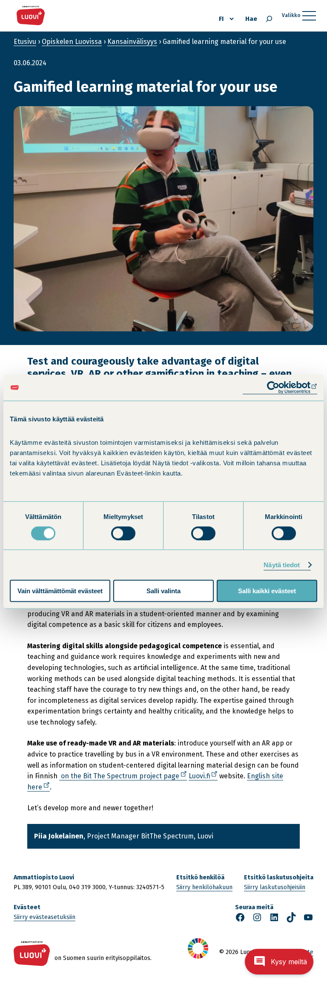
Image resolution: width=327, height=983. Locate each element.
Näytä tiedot (282, 564)
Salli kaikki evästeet (267, 590)
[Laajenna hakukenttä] (269, 18)
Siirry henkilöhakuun (204, 887)
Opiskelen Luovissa (72, 42)
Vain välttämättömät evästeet (60, 590)
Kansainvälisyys (132, 42)
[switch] (123, 533)
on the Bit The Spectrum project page (123, 776)
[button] (279, 961)
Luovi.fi (203, 776)
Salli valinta (163, 590)
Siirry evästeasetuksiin (44, 917)
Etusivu (25, 42)
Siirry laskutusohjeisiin (274, 887)
